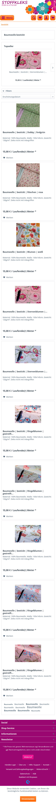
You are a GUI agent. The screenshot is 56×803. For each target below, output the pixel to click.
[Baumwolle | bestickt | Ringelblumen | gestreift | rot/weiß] (28, 653)
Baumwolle (8, 704)
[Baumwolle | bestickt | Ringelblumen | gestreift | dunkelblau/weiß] (28, 593)
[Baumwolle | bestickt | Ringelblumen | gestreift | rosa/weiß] (28, 414)
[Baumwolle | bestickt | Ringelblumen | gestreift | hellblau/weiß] (28, 534)
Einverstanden (28, 799)
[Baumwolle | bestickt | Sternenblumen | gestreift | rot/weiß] (28, 60)
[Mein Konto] (46, 17)
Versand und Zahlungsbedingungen (20, 769)
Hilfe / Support (34, 765)
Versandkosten (44, 746)
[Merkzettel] (40, 17)
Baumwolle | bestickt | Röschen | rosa (23, 192)
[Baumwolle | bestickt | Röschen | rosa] (28, 175)
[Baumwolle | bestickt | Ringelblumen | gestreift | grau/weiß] (28, 474)
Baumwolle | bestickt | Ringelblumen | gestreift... (23, 432)
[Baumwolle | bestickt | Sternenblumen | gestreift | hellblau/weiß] (28, 354)
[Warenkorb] (52, 17)
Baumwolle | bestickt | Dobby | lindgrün (24, 132)
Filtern (8, 91)
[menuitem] (7, 17)
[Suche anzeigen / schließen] (33, 17)
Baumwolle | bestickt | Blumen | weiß (23, 252)
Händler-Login (10, 765)
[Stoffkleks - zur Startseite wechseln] (14, 6)
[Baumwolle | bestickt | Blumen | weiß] (28, 235)
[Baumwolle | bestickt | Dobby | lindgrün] (28, 115)
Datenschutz (25, 773)
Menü (9, 17)
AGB (34, 773)
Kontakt (46, 765)
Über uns (22, 765)
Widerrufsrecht (42, 769)
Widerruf (28, 757)
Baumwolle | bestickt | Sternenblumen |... (28, 72)
